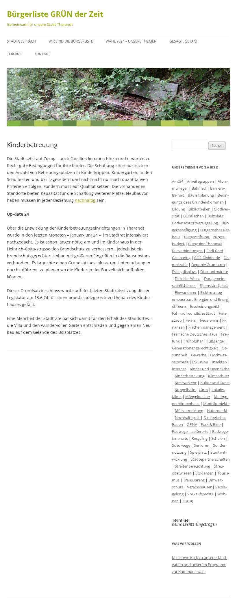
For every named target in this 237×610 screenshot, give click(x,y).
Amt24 (177, 181)
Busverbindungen (187, 250)
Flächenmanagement (206, 327)
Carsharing (181, 257)
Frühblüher (193, 341)
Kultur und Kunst (215, 382)
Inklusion (200, 361)
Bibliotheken (200, 209)
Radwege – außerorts (190, 431)
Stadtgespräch (21, 41)
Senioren (202, 445)
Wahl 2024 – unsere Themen (131, 41)
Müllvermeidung (189, 410)
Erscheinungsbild (204, 306)
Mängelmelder (197, 396)
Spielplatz (199, 452)
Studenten (204, 473)
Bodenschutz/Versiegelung (195, 223)
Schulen (218, 438)
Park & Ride (211, 424)
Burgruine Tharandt (205, 243)
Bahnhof (199, 188)
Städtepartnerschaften (210, 459)
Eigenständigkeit (214, 285)
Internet (179, 368)
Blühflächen (194, 216)
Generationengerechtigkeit (195, 348)
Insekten (219, 361)
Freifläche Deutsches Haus (194, 334)
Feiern (191, 320)
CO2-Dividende (207, 257)
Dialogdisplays (184, 271)
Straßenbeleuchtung (193, 466)
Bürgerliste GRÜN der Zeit (55, 14)
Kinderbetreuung (190, 375)
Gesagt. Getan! (183, 41)
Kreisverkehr (186, 382)
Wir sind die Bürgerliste (71, 41)
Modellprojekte (216, 403)
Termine (14, 54)
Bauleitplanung (201, 195)
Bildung (179, 209)
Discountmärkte (214, 271)
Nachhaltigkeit (188, 417)
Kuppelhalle (185, 389)
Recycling (200, 438)
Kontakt (42, 54)
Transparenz (194, 480)
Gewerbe (199, 355)
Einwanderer (186, 292)
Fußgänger (216, 341)
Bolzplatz (216, 216)
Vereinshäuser (199, 487)
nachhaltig (86, 200)
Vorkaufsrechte (200, 494)
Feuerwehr (209, 320)
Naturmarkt (217, 410)
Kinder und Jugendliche (209, 368)
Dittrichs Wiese (187, 278)
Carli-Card (214, 250)
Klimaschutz (218, 375)
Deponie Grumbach (208, 264)
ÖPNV (192, 424)
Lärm (203, 389)
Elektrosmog (211, 292)
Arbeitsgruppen (200, 181)
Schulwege (181, 445)
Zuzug (187, 500)
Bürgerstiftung (197, 236)
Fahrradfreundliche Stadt (193, 313)
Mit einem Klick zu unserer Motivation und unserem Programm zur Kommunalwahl (199, 564)
